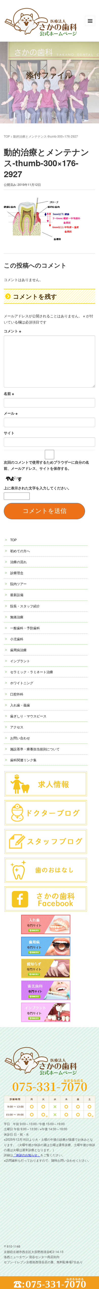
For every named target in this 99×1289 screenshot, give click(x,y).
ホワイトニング (21, 682)
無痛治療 (16, 617)
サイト (9, 432)
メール (11, 413)
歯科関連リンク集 (23, 759)
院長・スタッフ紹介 (25, 606)
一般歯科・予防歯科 (25, 627)
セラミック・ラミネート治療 (31, 671)
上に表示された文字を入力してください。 (37, 487)
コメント (12, 330)
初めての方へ (20, 550)
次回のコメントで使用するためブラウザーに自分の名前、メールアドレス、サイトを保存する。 (46, 465)
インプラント (20, 660)
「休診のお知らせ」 (26, 1155)
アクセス (16, 727)
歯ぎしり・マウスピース (28, 716)
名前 (9, 393)
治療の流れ (18, 561)
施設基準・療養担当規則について (35, 748)
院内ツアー (18, 583)
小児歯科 (16, 638)
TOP (7, 136)
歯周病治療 (18, 649)
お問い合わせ (20, 738)
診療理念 (16, 572)
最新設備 (16, 594)
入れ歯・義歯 (20, 705)
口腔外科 (16, 694)
